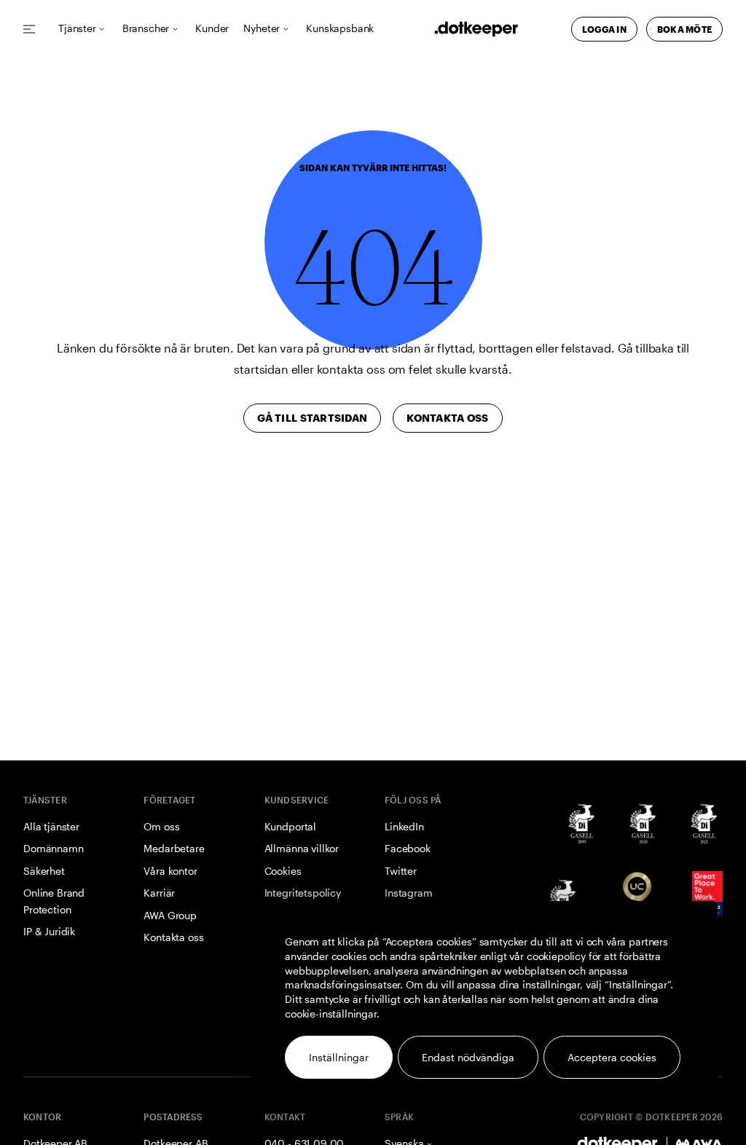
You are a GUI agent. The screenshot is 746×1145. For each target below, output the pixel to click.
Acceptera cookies (612, 1057)
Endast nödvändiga (468, 1057)
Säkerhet (44, 871)
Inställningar (339, 1057)
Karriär (159, 892)
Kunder (212, 28)
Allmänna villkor (301, 848)
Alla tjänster (51, 826)
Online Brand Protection (54, 900)
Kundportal (290, 826)
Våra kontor (170, 871)
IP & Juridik (49, 931)
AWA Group (170, 915)
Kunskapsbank (340, 28)
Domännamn (53, 848)
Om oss (161, 826)
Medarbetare (174, 848)
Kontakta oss (173, 937)
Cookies (283, 871)
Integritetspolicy (302, 892)
